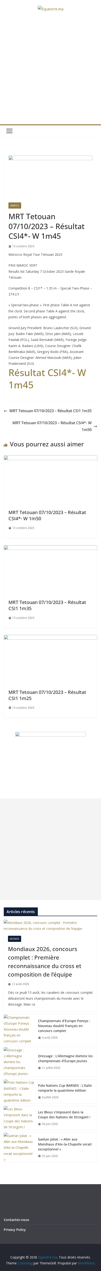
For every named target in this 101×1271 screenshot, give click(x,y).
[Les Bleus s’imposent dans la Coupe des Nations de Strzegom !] (19, 1118)
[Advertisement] (50, 71)
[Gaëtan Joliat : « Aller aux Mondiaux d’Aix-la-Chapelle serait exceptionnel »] (19, 1147)
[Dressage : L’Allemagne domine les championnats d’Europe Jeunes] (19, 1062)
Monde (14, 938)
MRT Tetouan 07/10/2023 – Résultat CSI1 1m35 (50, 410)
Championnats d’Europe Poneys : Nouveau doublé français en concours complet (64, 1026)
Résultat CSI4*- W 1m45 (47, 378)
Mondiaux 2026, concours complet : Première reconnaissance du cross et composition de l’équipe (44, 961)
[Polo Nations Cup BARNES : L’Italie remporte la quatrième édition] (19, 1091)
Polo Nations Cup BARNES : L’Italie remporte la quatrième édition (65, 1088)
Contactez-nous (16, 1219)
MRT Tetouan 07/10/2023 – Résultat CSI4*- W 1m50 (52, 426)
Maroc (14, 205)
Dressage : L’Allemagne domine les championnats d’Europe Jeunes (65, 1058)
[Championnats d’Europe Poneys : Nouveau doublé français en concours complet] (19, 1029)
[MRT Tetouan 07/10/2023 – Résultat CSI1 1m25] (50, 638)
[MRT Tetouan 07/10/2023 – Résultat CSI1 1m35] (50, 548)
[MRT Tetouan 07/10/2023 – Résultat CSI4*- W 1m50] (50, 458)
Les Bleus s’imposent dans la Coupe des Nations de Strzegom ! (64, 1114)
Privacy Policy (15, 1229)
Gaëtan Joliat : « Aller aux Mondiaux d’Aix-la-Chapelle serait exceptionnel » (65, 1144)
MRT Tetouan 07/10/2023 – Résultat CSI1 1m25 (47, 695)
